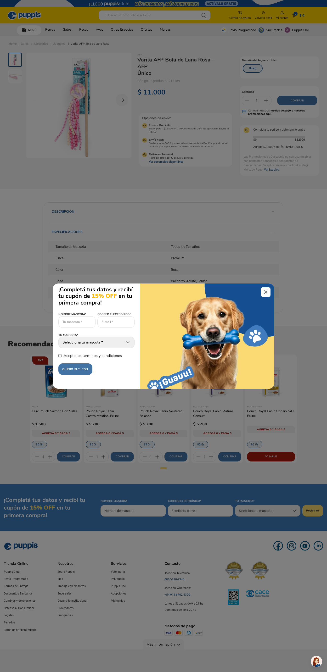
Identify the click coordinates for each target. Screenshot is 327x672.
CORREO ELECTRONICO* (114, 314)
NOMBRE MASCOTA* (72, 314)
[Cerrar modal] (266, 292)
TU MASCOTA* (68, 335)
